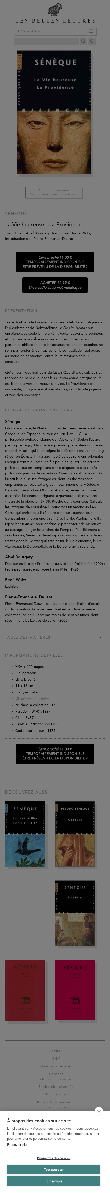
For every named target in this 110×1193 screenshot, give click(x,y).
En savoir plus (17, 1145)
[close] (99, 1111)
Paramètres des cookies (53, 1158)
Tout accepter (54, 1169)
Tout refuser (53, 1181)
